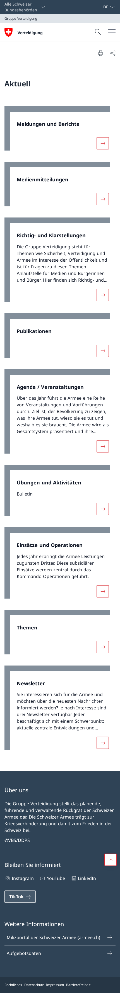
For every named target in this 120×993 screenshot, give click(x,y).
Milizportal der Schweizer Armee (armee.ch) (53, 937)
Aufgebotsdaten (24, 953)
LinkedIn (87, 878)
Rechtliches (13, 984)
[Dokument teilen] (113, 53)
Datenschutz (34, 984)
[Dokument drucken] (100, 53)
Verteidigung (30, 32)
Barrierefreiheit (78, 984)
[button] (110, 860)
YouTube (56, 878)
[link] (60, 131)
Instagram (23, 878)
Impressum (55, 984)
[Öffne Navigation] (111, 32)
